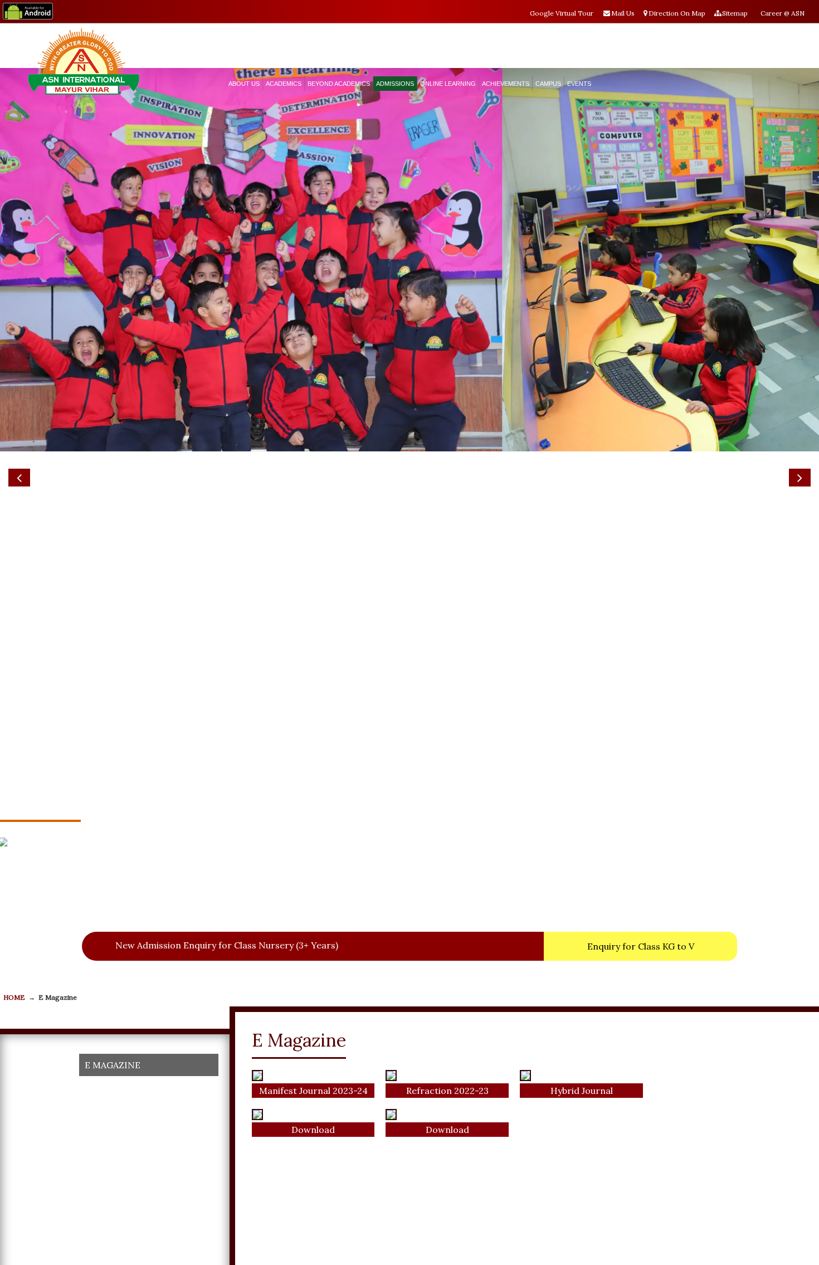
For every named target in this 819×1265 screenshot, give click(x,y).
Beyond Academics (339, 83)
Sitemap (735, 13)
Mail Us (623, 13)
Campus (548, 83)
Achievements (505, 83)
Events (579, 83)
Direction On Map (677, 13)
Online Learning (448, 83)
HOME (14, 997)
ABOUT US (244, 83)
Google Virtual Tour (561, 13)
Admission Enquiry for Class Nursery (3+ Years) (144, 945)
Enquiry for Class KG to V (640, 946)
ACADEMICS (283, 83)
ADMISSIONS (395, 83)
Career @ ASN (782, 13)
